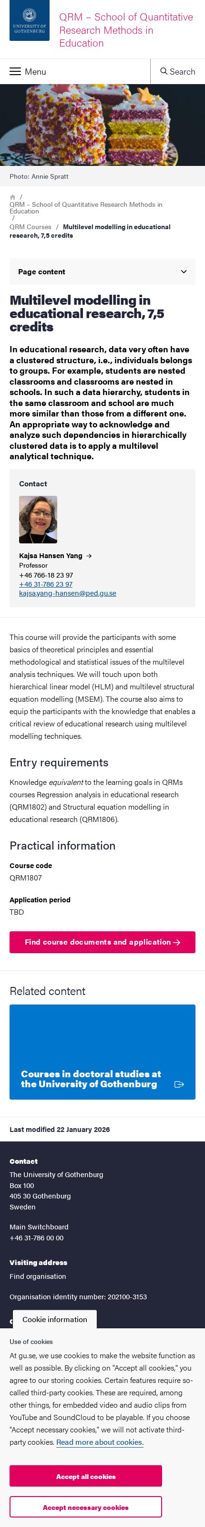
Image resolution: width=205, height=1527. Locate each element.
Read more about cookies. (100, 1441)
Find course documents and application (99, 941)
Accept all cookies (86, 1476)
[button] (75, 71)
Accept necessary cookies (86, 1507)
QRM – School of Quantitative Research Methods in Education (86, 207)
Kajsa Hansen (51, 555)
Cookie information (54, 1319)
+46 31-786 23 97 (45, 584)
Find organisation (38, 1276)
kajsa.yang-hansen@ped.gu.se (67, 593)
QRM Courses (30, 226)
